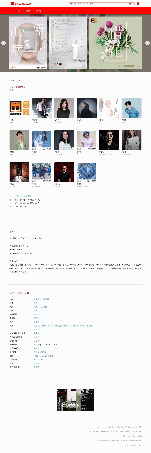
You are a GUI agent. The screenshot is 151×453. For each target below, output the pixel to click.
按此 (140, 436)
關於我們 (112, 427)
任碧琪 (36, 340)
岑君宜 (34, 152)
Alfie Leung (58, 184)
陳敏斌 (34, 120)
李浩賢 (101, 152)
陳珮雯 (79, 152)
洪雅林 (34, 184)
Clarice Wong (47, 355)
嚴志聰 (43, 352)
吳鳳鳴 (12, 152)
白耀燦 (101, 120)
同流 (11, 90)
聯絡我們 (120, 427)
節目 (17, 10)
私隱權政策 (128, 427)
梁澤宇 (83, 325)
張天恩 (36, 310)
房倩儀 (79, 184)
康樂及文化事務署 (41, 299)
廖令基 (36, 352)
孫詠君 (124, 152)
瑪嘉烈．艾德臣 (40, 306)
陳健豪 (124, 120)
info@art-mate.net (132, 440)
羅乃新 (57, 120)
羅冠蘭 (36, 325)
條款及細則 (138, 427)
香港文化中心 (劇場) (23, 196)
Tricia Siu (37, 355)
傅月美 (50, 325)
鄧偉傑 (79, 120)
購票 (27, 10)
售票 (38, 10)
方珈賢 (12, 184)
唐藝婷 (57, 152)
